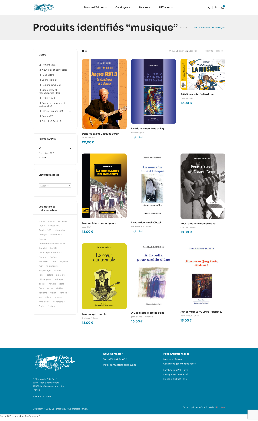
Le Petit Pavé (58, 408)
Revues (46, 116)
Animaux (62, 221)
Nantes (57, 270)
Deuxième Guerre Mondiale (52, 243)
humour (53, 257)
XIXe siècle (44, 301)
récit (61, 284)
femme (56, 252)
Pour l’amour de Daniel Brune (198, 223)
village (48, 297)
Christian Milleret (188, 227)
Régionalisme (49, 85)
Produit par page (212, 51)
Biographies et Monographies (48, 91)
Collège (43, 234)
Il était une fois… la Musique (197, 94)
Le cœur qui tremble (94, 314)
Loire (53, 261)
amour (42, 221)
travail (53, 293)
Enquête (43, 248)
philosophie (45, 279)
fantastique (44, 252)
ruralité (52, 284)
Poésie (45, 75)
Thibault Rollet (187, 98)
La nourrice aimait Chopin (146, 222)
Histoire (46, 98)
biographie (60, 230)
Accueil (184, 27)
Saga (41, 288)
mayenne (63, 261)
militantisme (52, 266)
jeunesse (43, 261)
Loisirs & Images (50, 111)
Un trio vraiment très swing (147, 128)
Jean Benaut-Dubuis (190, 316)
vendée (63, 293)
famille (53, 248)
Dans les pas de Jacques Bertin (100, 133)
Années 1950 (45, 230)
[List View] (86, 50)
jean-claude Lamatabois (142, 317)
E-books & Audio (50, 121)
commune (55, 234)
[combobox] (55, 185)
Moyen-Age (44, 270)
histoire (42, 257)
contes (42, 239)
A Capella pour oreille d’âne (147, 312)
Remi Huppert (137, 132)
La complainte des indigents (99, 223)
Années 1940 (54, 225)
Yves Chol (86, 227)
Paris (41, 275)
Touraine (43, 293)
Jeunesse (47, 79)
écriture (51, 306)
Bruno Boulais (88, 138)
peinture (60, 275)
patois (50, 275)
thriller (59, 288)
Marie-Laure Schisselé (141, 226)
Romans (46, 64)
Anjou (42, 225)
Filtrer (42, 157)
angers (51, 221)
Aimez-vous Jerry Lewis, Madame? (201, 311)
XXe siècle (58, 301)
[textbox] (55, 186)
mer (41, 266)
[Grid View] (83, 50)
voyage (58, 297)
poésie (42, 284)
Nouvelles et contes (52, 69)
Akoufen (220, 407)
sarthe (50, 288)
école (41, 306)
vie (40, 297)
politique (58, 279)
